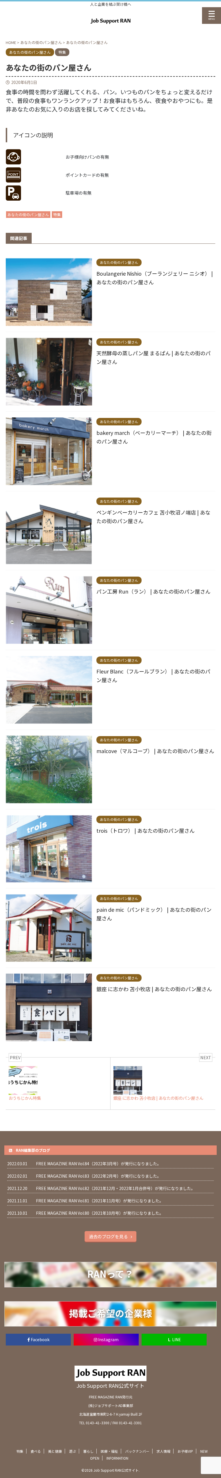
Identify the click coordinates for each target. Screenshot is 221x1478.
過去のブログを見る (108, 1236)
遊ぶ (72, 1451)
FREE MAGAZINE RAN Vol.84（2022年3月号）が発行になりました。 (98, 1163)
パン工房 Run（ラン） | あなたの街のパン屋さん (153, 591)
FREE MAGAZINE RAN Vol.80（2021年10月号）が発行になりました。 (99, 1213)
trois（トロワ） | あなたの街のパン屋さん (145, 830)
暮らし (88, 1451)
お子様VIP (185, 1451)
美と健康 (55, 1451)
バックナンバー (137, 1451)
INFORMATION (117, 1458)
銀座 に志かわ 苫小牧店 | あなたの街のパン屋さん (154, 989)
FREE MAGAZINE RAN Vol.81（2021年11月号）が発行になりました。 (99, 1200)
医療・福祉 (109, 1451)
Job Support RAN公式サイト (110, 1385)
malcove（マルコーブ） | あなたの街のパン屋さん (155, 751)
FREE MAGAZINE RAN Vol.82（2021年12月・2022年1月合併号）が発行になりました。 (115, 1188)
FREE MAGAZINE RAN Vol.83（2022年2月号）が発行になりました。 (98, 1176)
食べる (36, 1451)
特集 (57, 214)
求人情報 (163, 1451)
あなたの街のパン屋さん (28, 214)
